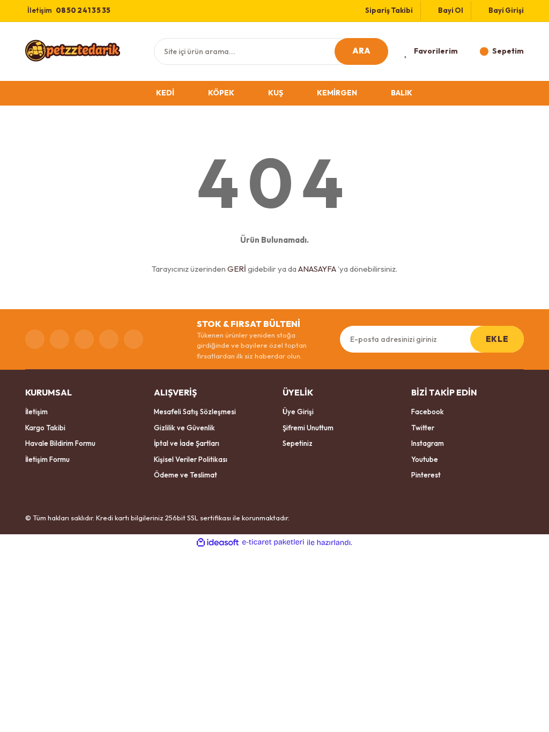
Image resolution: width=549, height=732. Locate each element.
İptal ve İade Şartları (186, 443)
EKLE (497, 339)
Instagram (427, 443)
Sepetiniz (298, 443)
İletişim (36, 411)
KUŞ (275, 93)
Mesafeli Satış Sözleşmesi (195, 411)
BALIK (401, 93)
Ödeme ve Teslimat (185, 474)
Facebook (427, 411)
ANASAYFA (317, 269)
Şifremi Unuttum (308, 427)
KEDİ (165, 93)
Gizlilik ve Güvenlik (184, 427)
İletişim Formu (47, 459)
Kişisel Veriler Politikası (190, 459)
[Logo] (72, 50)
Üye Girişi (298, 411)
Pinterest (426, 474)
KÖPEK (221, 93)
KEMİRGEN (337, 93)
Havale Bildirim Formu (60, 443)
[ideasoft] (217, 542)
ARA (361, 51)
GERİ (236, 269)
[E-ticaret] (273, 542)
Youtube (424, 459)
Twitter (422, 427)
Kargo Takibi (45, 427)
